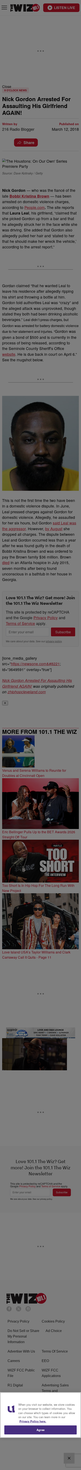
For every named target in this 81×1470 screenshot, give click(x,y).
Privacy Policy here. (32, 1421)
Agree (40, 1430)
